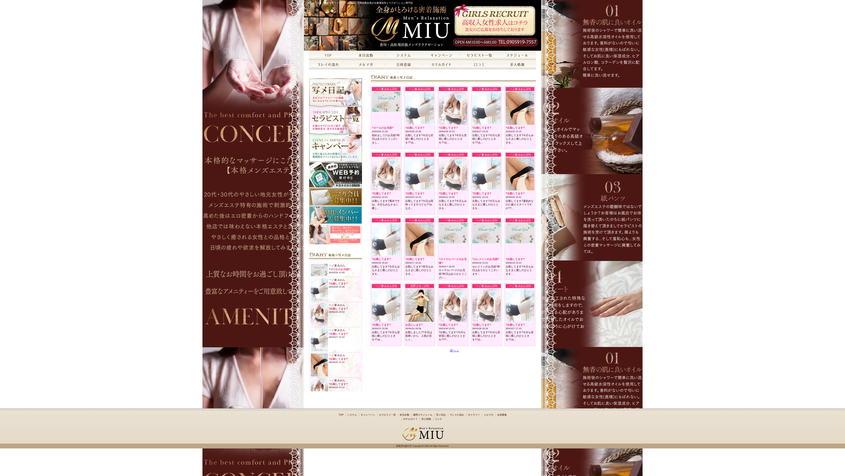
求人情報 (426, 419)
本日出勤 (404, 414)
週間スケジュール (422, 414)
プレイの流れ (457, 414)
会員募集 (502, 414)
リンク (438, 419)
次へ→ (454, 350)
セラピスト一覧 (387, 414)
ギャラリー (474, 414)
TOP (341, 414)
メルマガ (488, 414)
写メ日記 (441, 414)
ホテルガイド (410, 419)
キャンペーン (368, 414)
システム (352, 414)
